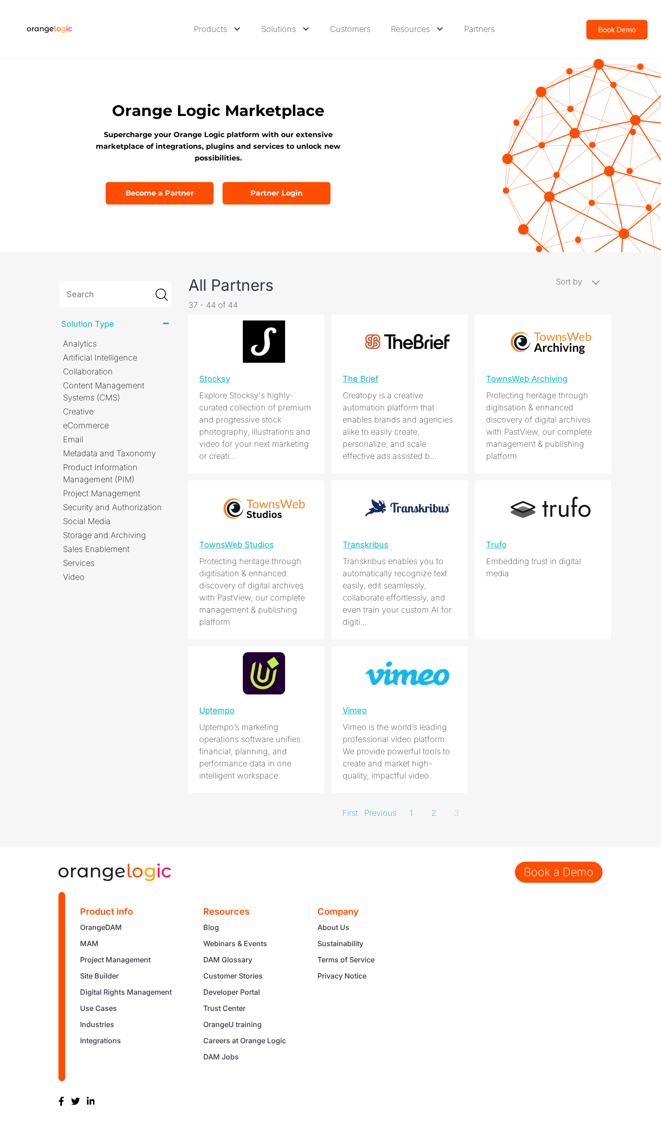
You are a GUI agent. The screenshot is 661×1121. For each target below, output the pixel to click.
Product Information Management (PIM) (100, 473)
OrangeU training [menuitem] (232, 1024)
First (350, 813)
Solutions (278, 29)
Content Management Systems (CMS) (103, 391)
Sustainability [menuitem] (340, 943)
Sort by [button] (570, 281)
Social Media (87, 521)
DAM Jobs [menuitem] (221, 1056)
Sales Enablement (96, 549)
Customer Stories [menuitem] (233, 975)
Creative (78, 411)
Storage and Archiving (104, 535)
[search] (115, 294)
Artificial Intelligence (100, 357)
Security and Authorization (112, 507)
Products (210, 29)
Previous (380, 813)
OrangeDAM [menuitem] (101, 927)
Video (74, 577)
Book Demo (617, 30)
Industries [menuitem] (97, 1024)
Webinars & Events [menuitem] (235, 943)
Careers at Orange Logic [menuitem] (244, 1040)
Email (73, 439)
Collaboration (88, 371)
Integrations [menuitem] (100, 1040)
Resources (410, 29)
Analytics (80, 343)
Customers (350, 29)
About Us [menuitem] (333, 927)
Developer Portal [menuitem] (231, 992)
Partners (479, 29)
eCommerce (86, 425)
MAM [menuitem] (89, 943)
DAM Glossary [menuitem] (227, 959)
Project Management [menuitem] (115, 959)
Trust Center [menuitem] (224, 1008)
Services (78, 563)
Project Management (101, 493)
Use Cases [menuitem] (98, 1008)
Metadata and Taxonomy (109, 453)
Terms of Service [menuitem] (346, 959)
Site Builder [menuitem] (99, 975)
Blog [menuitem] (211, 927)
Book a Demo (559, 872)
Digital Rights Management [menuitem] (126, 992)
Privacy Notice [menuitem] (341, 975)
